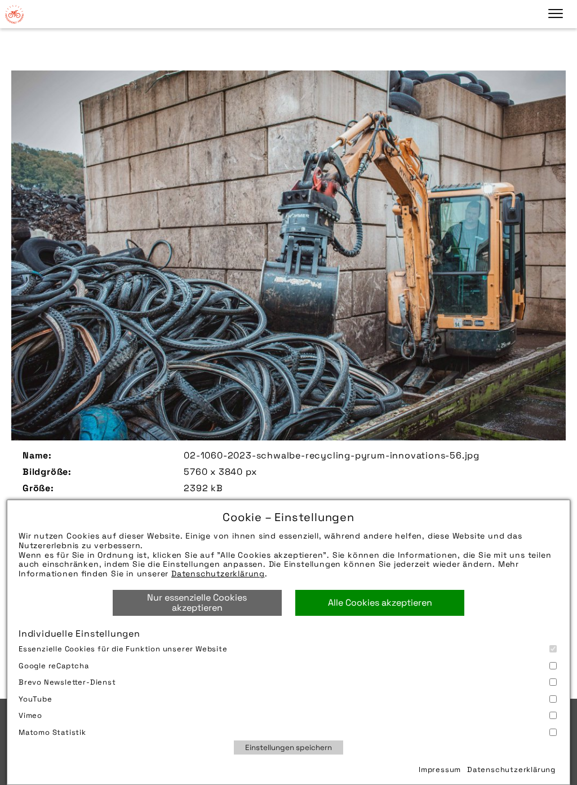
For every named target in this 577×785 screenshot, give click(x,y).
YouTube (35, 699)
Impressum (440, 769)
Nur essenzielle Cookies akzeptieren (197, 603)
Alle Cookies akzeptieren (380, 602)
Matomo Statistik (52, 732)
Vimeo (30, 715)
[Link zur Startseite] (14, 14)
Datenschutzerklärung (218, 573)
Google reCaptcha (54, 666)
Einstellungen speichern (288, 747)
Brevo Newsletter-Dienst (67, 682)
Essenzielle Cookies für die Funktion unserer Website (123, 649)
